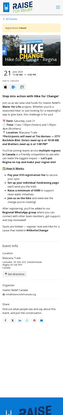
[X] (13, 320)
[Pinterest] (34, 320)
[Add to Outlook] (13, 87)
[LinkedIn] (20, 320)
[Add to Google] (22, 87)
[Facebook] (5, 320)
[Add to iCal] (5, 87)
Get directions (16, 274)
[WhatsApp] (27, 320)
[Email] (42, 320)
